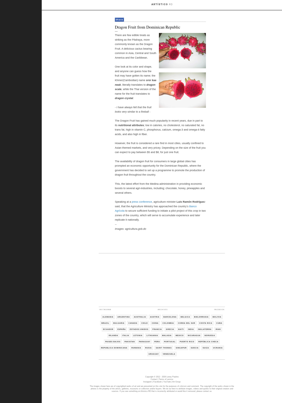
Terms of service (166, 379)
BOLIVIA (217, 317)
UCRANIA (218, 348)
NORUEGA (210, 335)
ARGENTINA (124, 317)
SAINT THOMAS (164, 348)
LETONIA (137, 335)
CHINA (155, 323)
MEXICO (180, 335)
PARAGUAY (144, 342)
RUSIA (148, 348)
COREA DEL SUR (186, 323)
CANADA (133, 323)
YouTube (167, 382)
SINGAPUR (181, 348)
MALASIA (167, 335)
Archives (163, 310)
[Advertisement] (162, 278)
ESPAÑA (122, 329)
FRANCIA (157, 329)
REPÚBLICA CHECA (208, 342)
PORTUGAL (170, 342)
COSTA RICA (205, 323)
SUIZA (206, 348)
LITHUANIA (152, 335)
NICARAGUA (194, 335)
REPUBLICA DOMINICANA (114, 348)
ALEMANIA (108, 317)
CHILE (144, 323)
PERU (157, 342)
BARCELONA (170, 317)
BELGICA (185, 317)
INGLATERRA (205, 329)
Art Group (176, 382)
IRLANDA (113, 335)
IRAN (218, 329)
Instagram (105, 310)
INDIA (191, 329)
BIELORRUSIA (201, 317)
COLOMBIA (168, 323)
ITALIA (125, 335)
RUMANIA (136, 348)
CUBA (219, 323)
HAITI (181, 329)
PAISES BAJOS (112, 342)
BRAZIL (105, 323)
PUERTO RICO (187, 342)
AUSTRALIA (140, 317)
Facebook (219, 310)
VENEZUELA (169, 354)
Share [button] (119, 20)
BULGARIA (118, 323)
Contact (154, 379)
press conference (142, 201)
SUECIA (195, 348)
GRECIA (170, 329)
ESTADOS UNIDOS (139, 329)
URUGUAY (154, 354)
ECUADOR (108, 329)
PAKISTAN (130, 342)
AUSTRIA (154, 317)
